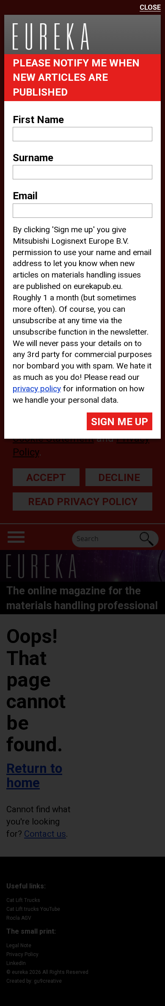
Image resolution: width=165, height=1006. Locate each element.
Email (25, 196)
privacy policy (37, 388)
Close (150, 7)
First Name (38, 120)
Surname (33, 158)
